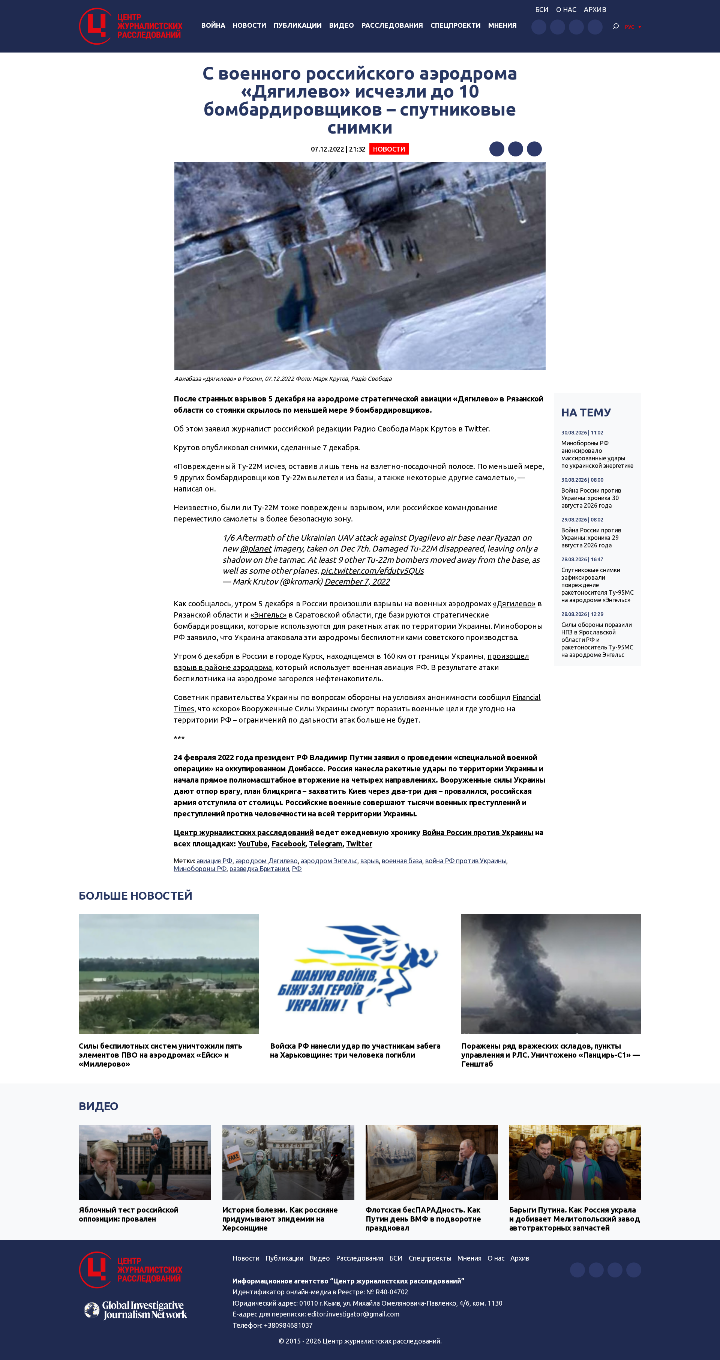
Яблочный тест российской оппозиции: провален (128, 1214)
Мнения (502, 25)
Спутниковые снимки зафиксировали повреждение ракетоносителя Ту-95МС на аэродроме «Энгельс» (597, 585)
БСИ (542, 9)
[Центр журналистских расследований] (133, 26)
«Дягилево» (514, 603)
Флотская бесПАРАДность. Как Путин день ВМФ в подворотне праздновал (423, 1218)
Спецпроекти (455, 25)
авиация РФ (214, 860)
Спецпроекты (430, 1258)
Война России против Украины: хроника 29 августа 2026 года (591, 538)
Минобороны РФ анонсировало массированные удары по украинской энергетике (597, 454)
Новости (249, 25)
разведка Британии (259, 868)
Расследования (392, 25)
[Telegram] (534, 148)
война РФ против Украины (466, 860)
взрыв (369, 860)
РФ (297, 868)
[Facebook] (496, 148)
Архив (595, 9)
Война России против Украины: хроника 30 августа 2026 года (591, 498)
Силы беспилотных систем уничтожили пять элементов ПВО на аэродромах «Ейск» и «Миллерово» (160, 1054)
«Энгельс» (268, 614)
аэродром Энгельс (329, 860)
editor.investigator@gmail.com (354, 1314)
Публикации (298, 25)
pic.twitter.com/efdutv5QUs (372, 570)
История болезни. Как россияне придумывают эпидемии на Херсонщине (280, 1218)
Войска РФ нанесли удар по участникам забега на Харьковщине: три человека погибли (355, 1050)
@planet (256, 548)
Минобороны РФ (200, 868)
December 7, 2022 (357, 581)
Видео (341, 25)
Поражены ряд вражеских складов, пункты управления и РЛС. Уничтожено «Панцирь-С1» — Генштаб (550, 1054)
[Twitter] (515, 148)
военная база (402, 860)
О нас (566, 9)
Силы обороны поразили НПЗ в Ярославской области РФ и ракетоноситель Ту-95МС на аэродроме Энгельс (597, 639)
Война (213, 25)
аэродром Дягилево (267, 860)
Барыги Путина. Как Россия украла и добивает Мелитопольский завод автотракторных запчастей (574, 1218)
